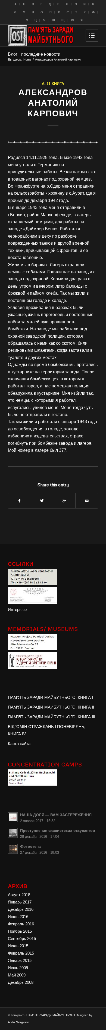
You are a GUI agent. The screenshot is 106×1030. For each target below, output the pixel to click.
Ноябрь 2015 (20, 931)
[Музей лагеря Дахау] (32, 648)
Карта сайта (19, 743)
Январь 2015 (20, 960)
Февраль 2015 (21, 953)
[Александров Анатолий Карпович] (53, 142)
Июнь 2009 (18, 967)
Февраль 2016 (21, 924)
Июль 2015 (18, 945)
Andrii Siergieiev (18, 1022)
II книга (55, 83)
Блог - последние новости (34, 54)
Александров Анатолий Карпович (53, 102)
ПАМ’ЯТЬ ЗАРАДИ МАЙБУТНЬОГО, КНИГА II (51, 707)
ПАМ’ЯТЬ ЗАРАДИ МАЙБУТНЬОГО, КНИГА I (50, 697)
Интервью (17, 609)
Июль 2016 (18, 916)
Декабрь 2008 (20, 982)
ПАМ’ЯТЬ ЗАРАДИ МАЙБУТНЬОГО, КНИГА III (51, 717)
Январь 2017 (20, 902)
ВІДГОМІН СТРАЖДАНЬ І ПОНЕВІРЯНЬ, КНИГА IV (46, 730)
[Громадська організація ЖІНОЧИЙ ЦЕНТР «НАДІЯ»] (32, 602)
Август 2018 (19, 894)
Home (27, 59)
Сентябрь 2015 (22, 938)
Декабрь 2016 (20, 909)
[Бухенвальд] (32, 784)
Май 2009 (17, 975)
